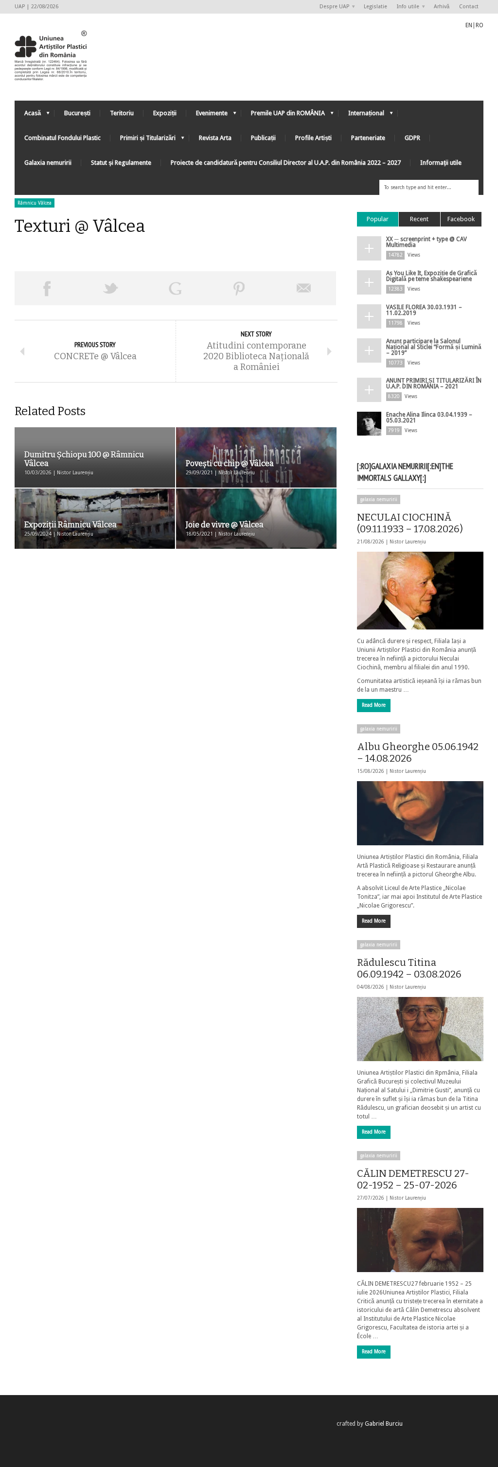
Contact (469, 6)
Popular (378, 219)
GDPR (412, 137)
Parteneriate (368, 137)
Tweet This (111, 288)
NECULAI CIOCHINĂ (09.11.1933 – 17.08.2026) (410, 523)
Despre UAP (332, 7)
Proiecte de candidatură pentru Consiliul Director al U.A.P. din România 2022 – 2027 (286, 162)
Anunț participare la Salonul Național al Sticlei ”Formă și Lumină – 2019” (433, 347)
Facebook (461, 219)
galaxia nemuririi (378, 499)
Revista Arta (215, 137)
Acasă (28, 115)
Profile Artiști (313, 137)
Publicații (263, 137)
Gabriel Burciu (384, 1423)
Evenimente (207, 115)
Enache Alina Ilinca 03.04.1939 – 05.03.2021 (429, 417)
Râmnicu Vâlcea (35, 203)
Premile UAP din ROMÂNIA (283, 115)
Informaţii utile (441, 162)
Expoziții (165, 113)
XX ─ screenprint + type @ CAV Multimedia (426, 242)
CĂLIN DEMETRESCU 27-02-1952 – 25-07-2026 (413, 1179)
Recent (419, 219)
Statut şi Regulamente (121, 162)
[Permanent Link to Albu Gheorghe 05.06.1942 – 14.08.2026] (420, 813)
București (77, 113)
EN (468, 25)
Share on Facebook (47, 288)
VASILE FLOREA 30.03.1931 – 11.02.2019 (424, 310)
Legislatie (375, 6)
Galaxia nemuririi (47, 162)
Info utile (405, 7)
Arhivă (441, 6)
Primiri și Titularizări (143, 140)
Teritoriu (122, 113)
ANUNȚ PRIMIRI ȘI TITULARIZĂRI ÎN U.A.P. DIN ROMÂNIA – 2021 (433, 383)
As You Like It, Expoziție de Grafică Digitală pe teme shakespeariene (431, 276)
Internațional (361, 115)
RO (479, 25)
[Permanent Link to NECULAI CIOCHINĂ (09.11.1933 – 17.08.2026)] (420, 590)
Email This (304, 288)
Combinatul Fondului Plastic (62, 137)
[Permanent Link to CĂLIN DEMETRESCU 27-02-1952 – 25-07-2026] (420, 1240)
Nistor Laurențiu (408, 541)
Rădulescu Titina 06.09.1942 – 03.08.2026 (409, 968)
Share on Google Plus (175, 288)
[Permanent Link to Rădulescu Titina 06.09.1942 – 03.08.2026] (420, 1029)
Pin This (239, 288)
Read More (374, 705)
